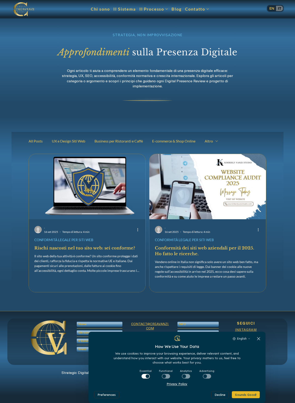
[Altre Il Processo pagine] (166, 9)
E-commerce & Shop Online (173, 141)
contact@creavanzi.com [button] (150, 326)
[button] (82, 349)
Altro (209, 141)
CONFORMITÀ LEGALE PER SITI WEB (63, 240)
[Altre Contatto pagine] (207, 9)
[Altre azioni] (139, 229)
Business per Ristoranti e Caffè (118, 141)
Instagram (246, 329)
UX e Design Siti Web (68, 141)
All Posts (36, 141)
